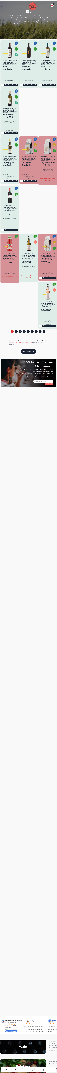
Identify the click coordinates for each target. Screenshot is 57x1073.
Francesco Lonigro (35, 1020)
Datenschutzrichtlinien (47, 376)
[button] (54, 1069)
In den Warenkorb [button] (12, 84)
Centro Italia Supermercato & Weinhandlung (13, 1021)
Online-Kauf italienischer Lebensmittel (21, 342)
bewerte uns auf (10, 1031)
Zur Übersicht (28, 351)
